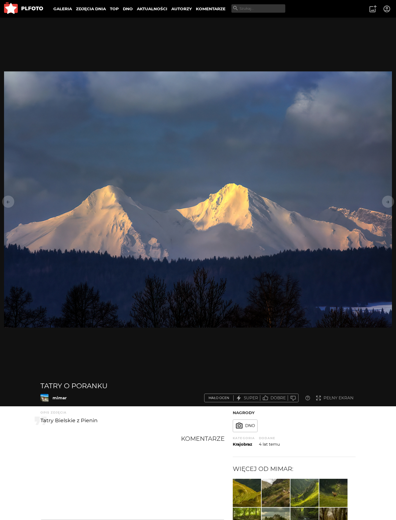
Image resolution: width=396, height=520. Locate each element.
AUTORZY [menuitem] (181, 8)
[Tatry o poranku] (44, 398)
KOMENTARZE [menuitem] (210, 8)
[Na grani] (247, 493)
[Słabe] (293, 398)
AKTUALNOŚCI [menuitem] (152, 8)
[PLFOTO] (23, 8)
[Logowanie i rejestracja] (387, 9)
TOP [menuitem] (114, 8)
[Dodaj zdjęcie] (373, 9)
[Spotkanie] (333, 493)
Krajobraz (242, 444)
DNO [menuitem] (128, 8)
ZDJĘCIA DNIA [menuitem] (91, 8)
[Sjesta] (276, 493)
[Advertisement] (110, 475)
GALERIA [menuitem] (62, 8)
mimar (60, 397)
